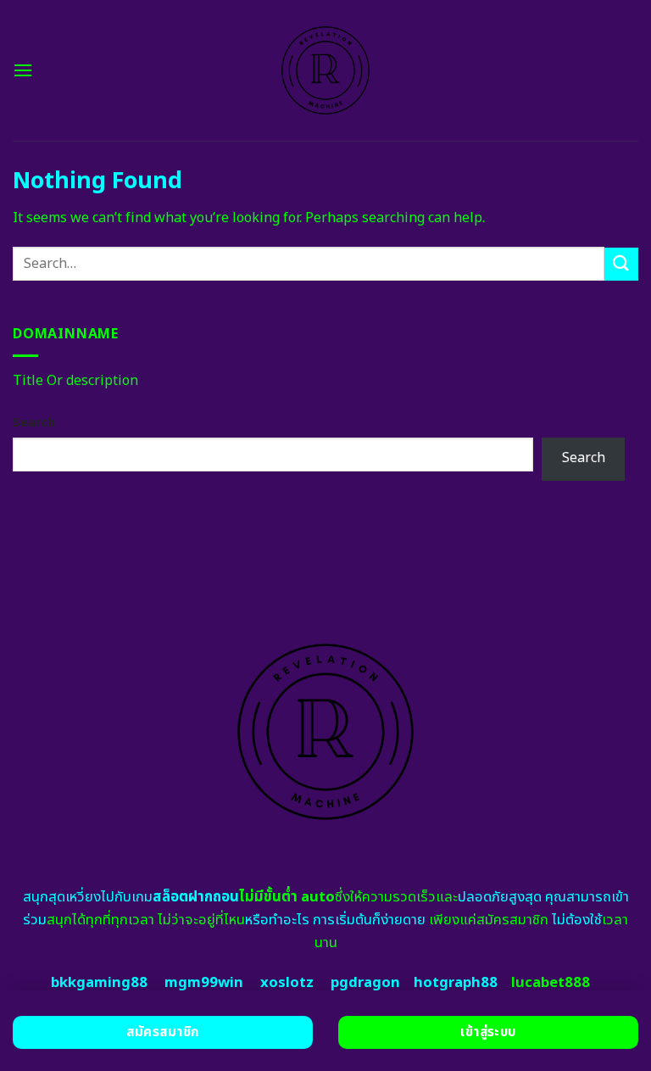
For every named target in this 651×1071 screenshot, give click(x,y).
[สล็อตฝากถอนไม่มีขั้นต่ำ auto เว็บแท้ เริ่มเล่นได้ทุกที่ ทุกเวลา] (326, 70)
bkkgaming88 (99, 983)
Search (34, 423)
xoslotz (287, 983)
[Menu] (23, 70)
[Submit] (621, 264)
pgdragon (365, 983)
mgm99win (203, 983)
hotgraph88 (456, 983)
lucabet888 (550, 983)
